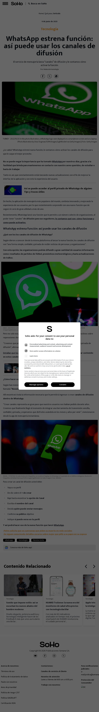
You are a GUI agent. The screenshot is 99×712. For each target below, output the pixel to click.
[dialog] (49, 356)
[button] (49, 356)
